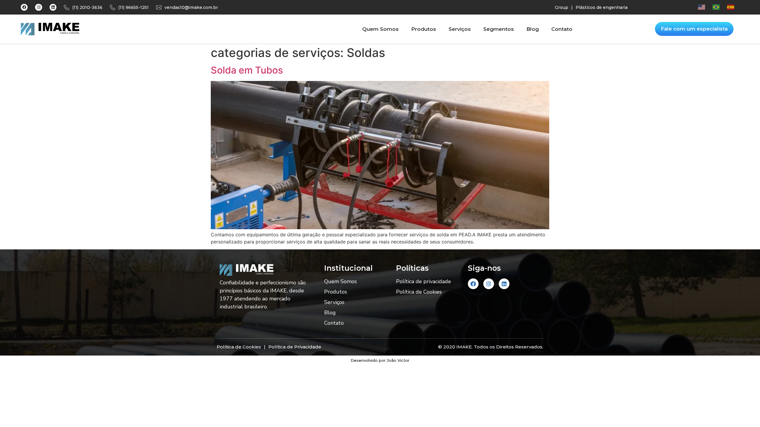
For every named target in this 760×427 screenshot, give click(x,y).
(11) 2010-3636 (87, 7)
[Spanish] (734, 7)
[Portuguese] (719, 7)
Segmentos (498, 29)
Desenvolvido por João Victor (380, 360)
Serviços (460, 29)
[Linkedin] (53, 7)
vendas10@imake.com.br (191, 7)
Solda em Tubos (247, 70)
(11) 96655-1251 (133, 7)
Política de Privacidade (294, 347)
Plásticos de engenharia (602, 7)
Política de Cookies (419, 292)
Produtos (423, 29)
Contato (561, 29)
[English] (705, 7)
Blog (532, 29)
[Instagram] (38, 7)
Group (561, 7)
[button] (694, 29)
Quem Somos (380, 29)
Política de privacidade (423, 281)
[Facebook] (24, 7)
